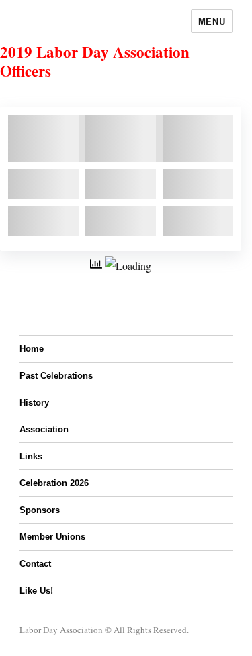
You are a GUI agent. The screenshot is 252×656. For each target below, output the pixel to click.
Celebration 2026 (54, 483)
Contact (35, 564)
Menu (211, 21)
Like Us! (36, 590)
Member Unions (52, 537)
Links (30, 456)
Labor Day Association (61, 630)
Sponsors (39, 510)
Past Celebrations (56, 376)
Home (31, 349)
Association (44, 429)
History (34, 402)
